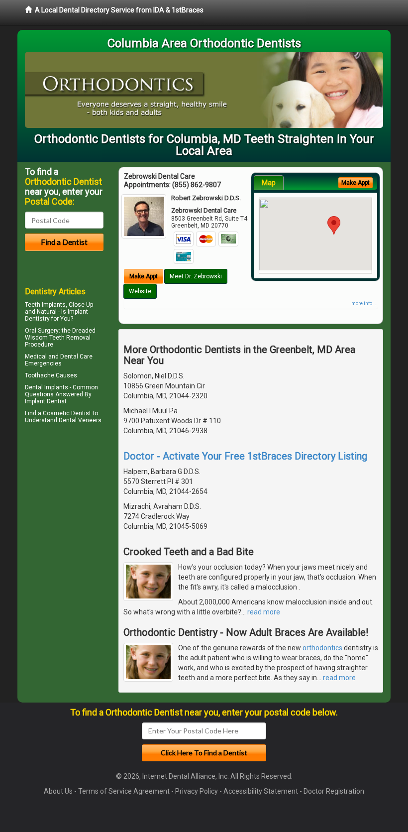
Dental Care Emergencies (59, 360)
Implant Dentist (46, 401)
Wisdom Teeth (45, 337)
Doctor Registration (334, 791)
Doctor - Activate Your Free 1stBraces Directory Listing (245, 456)
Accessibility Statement (260, 791)
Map (269, 183)
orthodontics (322, 648)
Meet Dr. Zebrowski (196, 276)
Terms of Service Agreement (124, 791)
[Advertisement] (76, 513)
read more (263, 612)
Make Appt (143, 276)
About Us (58, 791)
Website (140, 291)
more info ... (364, 303)
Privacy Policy (196, 791)
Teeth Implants (45, 304)
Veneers (90, 420)
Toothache (39, 375)
